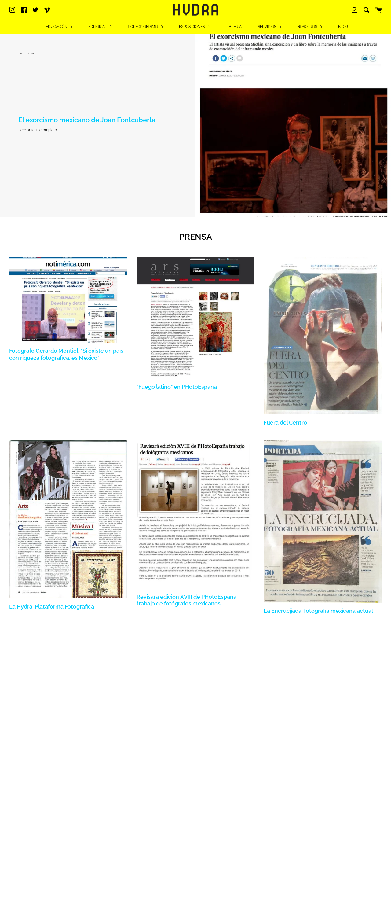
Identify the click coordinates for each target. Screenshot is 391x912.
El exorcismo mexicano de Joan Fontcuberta (86, 120)
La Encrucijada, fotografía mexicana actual (318, 611)
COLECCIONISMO (143, 26)
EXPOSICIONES (192, 26)
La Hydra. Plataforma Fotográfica (51, 606)
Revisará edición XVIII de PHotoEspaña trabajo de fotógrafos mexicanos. (186, 600)
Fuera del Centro (285, 422)
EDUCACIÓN (57, 26)
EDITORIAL (98, 26)
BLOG (343, 26)
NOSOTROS (307, 26)
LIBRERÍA (234, 26)
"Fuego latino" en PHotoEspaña (177, 387)
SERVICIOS (267, 26)
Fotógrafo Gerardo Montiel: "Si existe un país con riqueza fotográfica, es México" (66, 354)
